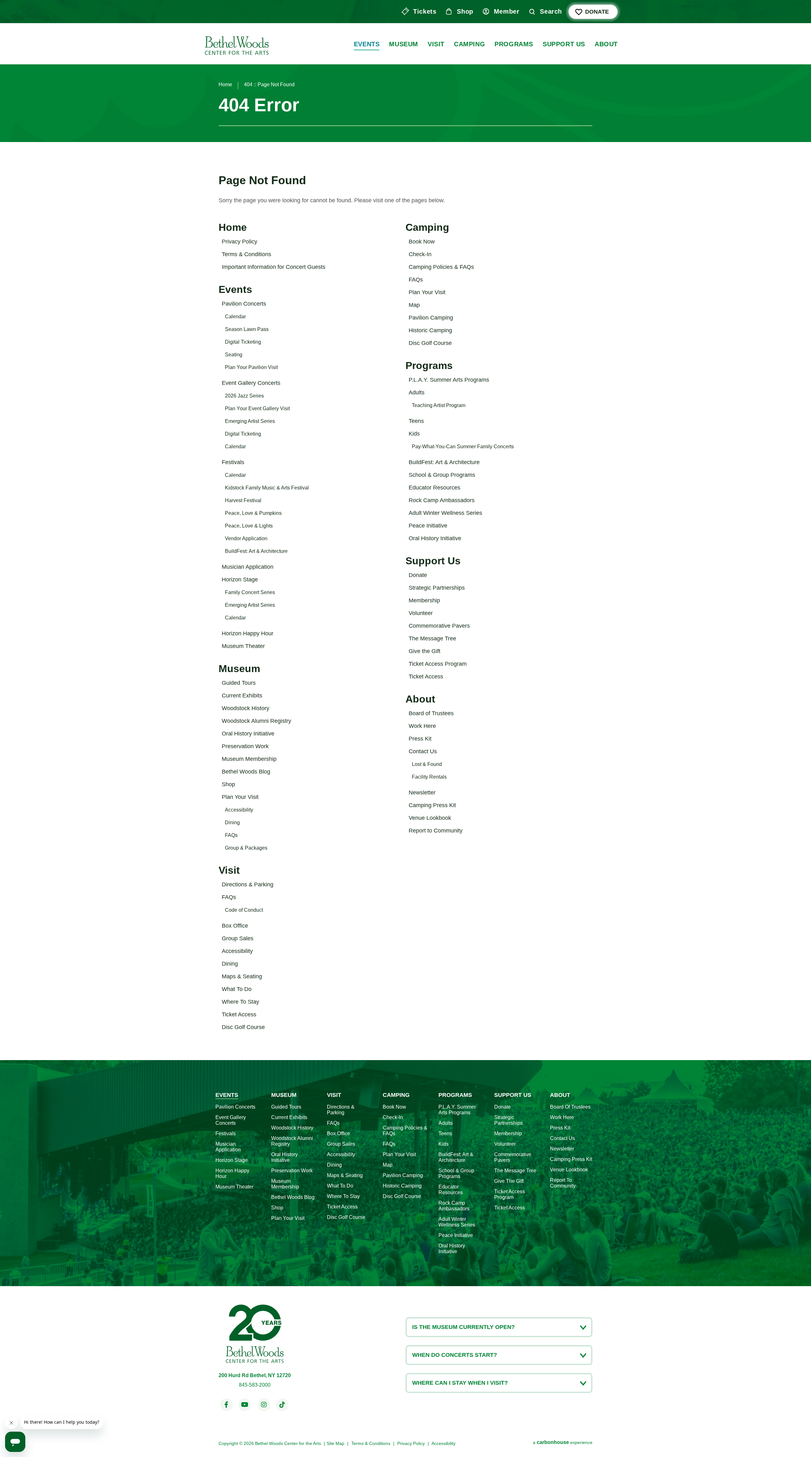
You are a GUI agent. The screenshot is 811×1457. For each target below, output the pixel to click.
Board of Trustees (431, 713)
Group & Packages (246, 848)
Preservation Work (245, 746)
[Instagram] (264, 1405)
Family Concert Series (250, 592)
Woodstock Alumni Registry (256, 721)
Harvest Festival (243, 500)
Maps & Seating (242, 976)
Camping (469, 44)
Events (367, 44)
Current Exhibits (242, 695)
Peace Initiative (428, 525)
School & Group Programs (442, 475)
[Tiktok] (282, 1405)
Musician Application (247, 567)
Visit (436, 44)
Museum (403, 44)
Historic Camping (430, 330)
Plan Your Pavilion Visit (251, 367)
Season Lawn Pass (247, 329)
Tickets (424, 11)
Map (414, 305)
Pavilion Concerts (244, 304)
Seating (233, 354)
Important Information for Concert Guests (273, 267)
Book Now (422, 241)
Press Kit (420, 738)
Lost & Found (427, 764)
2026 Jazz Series (244, 395)
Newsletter (422, 792)
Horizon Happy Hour (247, 633)
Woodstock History (245, 708)
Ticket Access (239, 1014)
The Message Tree (432, 638)
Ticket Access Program (438, 664)
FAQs (231, 835)
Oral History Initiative (248, 733)
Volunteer (421, 613)
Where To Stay (240, 1002)
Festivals (233, 462)
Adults (417, 392)
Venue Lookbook (430, 818)
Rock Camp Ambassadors (442, 500)
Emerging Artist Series (250, 421)
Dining (232, 822)
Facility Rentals (429, 777)
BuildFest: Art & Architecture (256, 551)
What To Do (237, 989)
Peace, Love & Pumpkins (253, 513)
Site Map (335, 1443)
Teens (416, 421)
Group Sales (237, 938)
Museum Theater (243, 646)
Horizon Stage (240, 579)
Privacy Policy (239, 241)
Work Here (422, 726)
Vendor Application (246, 538)
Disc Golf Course (243, 1027)
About (606, 44)
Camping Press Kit (432, 805)
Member (507, 11)
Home (225, 84)
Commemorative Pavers (439, 626)
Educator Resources (434, 487)
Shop (465, 11)
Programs (514, 44)
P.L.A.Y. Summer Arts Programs (449, 380)
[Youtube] (244, 1405)
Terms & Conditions (246, 254)
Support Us (564, 44)
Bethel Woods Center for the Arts (236, 44)
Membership (424, 600)
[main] (405, 530)
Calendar (235, 316)
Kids (414, 434)
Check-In (420, 254)
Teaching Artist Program (438, 405)
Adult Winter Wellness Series (445, 513)
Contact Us (423, 751)
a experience (562, 1442)
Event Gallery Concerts (251, 383)
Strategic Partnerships (437, 588)
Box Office (235, 926)
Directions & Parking (247, 884)
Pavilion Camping (431, 317)
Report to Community (436, 830)
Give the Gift (424, 651)
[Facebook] (226, 1405)
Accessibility (239, 810)
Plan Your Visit (240, 797)
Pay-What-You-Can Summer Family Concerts (463, 446)
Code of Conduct (244, 910)
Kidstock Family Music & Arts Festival (267, 487)
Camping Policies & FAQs (441, 267)
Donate (597, 12)
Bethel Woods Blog (246, 771)
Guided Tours (239, 683)
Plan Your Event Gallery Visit (257, 408)
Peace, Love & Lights (249, 525)
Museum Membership (249, 759)
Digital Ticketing (243, 342)
